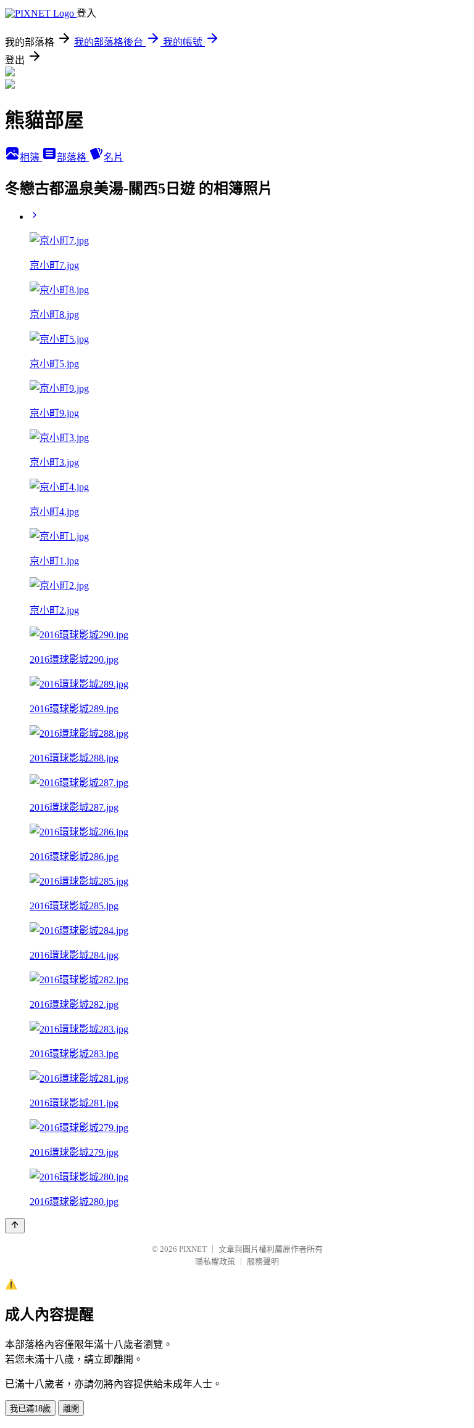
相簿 (31, 157)
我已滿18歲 (30, 1408)
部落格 (73, 157)
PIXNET (193, 1249)
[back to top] (15, 1225)
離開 (71, 1408)
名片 (113, 157)
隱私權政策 (215, 1261)
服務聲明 (263, 1261)
